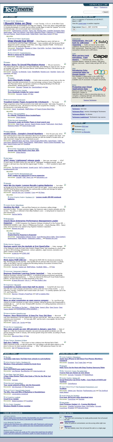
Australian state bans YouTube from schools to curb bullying (27, 359)
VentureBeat (23, 120)
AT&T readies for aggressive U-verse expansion (26, 175)
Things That (32, 30)
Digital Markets (57, 48)
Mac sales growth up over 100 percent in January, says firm (30, 329)
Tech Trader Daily (80, 362)
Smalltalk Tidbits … (42, 267)
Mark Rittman (22, 238)
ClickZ (14, 109)
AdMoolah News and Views (20, 141)
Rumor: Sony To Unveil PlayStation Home (24, 65)
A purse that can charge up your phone (75, 373)
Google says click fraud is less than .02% (23, 150)
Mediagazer (68, 416)
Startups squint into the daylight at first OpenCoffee (26, 246)
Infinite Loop (72, 390)
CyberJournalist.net (39, 371)
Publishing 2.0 (51, 32)
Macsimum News (17, 336)
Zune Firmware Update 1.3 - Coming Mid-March (78, 404)
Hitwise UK (76, 378)
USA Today (8, 158)
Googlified (27, 144)
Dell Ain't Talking (11, 342)
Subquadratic (76, 39)
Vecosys (17, 244)
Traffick (59, 141)
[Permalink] (4, 21)
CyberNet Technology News (56, 30)
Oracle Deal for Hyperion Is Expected (22, 235)
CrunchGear (71, 399)
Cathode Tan (27, 87)
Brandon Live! (45, 72)
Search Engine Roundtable (52, 142)
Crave (29, 72)
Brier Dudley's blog (40, 280)
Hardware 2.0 (30, 197)
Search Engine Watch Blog (45, 109)
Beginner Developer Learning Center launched (24, 273)
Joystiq (24, 90)
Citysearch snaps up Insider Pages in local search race (29, 122)
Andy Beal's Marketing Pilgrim (36, 32)
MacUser (15, 294)
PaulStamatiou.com (89, 390)
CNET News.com (27, 177)
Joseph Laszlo (33, 167)
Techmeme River (78, 111)
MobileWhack (89, 375)
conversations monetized (20, 394)
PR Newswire (9, 219)
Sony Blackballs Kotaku (19, 80)
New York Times (14, 233)
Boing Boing (20, 48)
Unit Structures (17, 387)
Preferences (103, 7)
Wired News (20, 21)
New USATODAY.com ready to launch (18, 369)
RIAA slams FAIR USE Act (15, 260)
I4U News (41, 192)
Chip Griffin (40, 48)
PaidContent (50, 124)
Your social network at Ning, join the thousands (22, 385)
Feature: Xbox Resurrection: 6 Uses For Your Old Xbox (28, 316)
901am (14, 50)
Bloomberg (76, 357)
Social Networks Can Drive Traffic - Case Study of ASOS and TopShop (83, 381)
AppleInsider (18, 327)
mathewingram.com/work (20, 30)
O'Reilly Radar (34, 307)
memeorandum (69, 421)
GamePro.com (21, 313)
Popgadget (77, 375)
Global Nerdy (34, 34)
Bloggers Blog (41, 30)
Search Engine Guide (22, 34)
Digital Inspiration (17, 401)
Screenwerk (20, 109)
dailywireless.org (42, 177)
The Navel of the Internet (20, 167)
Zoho (73, 68)
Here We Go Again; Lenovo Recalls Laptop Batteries (28, 185)
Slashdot (53, 72)
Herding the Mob (11, 207)
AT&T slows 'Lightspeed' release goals (22, 160)
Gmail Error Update (11, 399)
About (96, 7)
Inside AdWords (10, 131)
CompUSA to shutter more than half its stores (24, 287)
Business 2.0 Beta (21, 340)
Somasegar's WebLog (20, 271)
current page (82, 23)
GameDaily (7, 73)
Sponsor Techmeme (90, 100)
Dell (13, 348)
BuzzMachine (25, 371)
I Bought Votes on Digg (17, 23)
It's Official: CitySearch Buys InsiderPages (24, 115)
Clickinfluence (72, 383)
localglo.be (15, 253)
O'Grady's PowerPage (25, 294)
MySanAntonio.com (26, 173)
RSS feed (85, 126)
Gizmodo (15, 72)
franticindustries (25, 53)
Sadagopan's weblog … (35, 238)
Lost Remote (16, 371)
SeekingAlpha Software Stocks (26, 237)
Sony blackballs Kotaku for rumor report (23, 92)
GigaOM (19, 177)
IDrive (74, 85)
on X (83, 129)
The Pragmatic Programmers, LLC (87, 387)
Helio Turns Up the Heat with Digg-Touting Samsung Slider (82, 367)
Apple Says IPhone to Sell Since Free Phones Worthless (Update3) (81, 360)
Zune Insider (65, 402)
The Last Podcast (9, 34)
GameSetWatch (37, 87)
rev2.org (27, 124)
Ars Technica (20, 257)
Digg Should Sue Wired (20, 41)
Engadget (27, 192)
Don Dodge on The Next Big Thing (27, 148)
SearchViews (52, 141)
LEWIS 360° (26, 253)
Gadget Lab (22, 267)
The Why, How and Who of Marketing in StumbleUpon (24, 392)
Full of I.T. (28, 280)
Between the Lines (18, 228)
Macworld (18, 285)
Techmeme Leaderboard (80, 117)
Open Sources (17, 298)
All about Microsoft (18, 280)
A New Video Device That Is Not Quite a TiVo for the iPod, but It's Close (27, 377)
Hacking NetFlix (17, 214)
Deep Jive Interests (19, 32)
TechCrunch (25, 38)
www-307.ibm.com (18, 192)
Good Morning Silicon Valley (46, 237)
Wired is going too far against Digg (21, 54)
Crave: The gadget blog (79, 371)
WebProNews (8, 32)
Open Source (54, 307)
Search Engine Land (28, 125)
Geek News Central (45, 34)
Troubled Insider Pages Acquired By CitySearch (26, 102)
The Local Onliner (19, 113)
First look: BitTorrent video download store (76, 397)
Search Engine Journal (38, 124)
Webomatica (60, 32)
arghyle (17, 397)
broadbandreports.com (11, 169)
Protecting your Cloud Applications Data (82, 88)
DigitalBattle (36, 72)
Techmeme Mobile (78, 114)
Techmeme (76, 109)
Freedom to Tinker (30, 48)
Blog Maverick (29, 387)
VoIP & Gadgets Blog (46, 167)
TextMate (63, 388)
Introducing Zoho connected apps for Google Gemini (80, 72)
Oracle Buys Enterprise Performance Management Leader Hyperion (31, 222)
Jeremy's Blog (44, 307)
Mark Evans (20, 124)
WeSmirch (68, 426)
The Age (7, 357)
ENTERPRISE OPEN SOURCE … (28, 309)
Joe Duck (48, 48)
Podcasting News (82, 408)
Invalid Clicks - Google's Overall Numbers (23, 134)
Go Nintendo (22, 72)
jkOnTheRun (90, 406)
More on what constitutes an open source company (26, 300)
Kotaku (7, 62)
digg (56, 34)
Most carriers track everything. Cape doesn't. (80, 57)
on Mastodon (86, 132)
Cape (74, 53)
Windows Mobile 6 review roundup (17, 406)
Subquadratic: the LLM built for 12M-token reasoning (82, 43)
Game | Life (60, 72)
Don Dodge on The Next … (20, 307)
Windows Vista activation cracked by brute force (22, 364)
